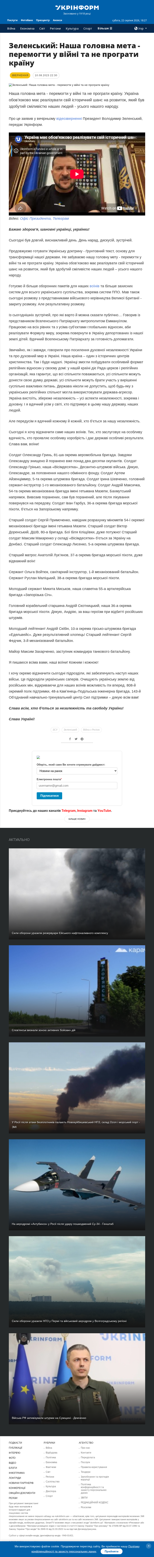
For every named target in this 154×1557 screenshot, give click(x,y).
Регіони (55, 28)
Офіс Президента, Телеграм (44, 219)
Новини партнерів (21, 1483)
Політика (51, 1457)
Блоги (13, 1468)
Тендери (85, 1472)
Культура (72, 28)
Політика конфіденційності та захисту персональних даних (93, 1488)
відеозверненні (69, 119)
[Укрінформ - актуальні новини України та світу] (77, 7)
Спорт (87, 28)
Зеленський (70, 729)
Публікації (15, 1447)
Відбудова (51, 1452)
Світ (42, 28)
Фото (12, 1457)
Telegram (69, 810)
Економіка (27, 28)
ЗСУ (55, 729)
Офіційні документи (22, 1493)
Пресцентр (43, 20)
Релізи (13, 1498)
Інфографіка (17, 1473)
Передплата (88, 1457)
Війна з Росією (91, 729)
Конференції (17, 1488)
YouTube (104, 810)
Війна (11, 28)
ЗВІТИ (84, 1497)
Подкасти (15, 1442)
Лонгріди (15, 1478)
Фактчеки (51, 1467)
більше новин (77, 819)
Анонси (57, 20)
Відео (12, 1463)
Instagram (84, 810)
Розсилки (86, 1507)
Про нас (85, 1447)
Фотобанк (27, 20)
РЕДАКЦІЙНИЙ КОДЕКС (94, 1502)
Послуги (12, 20)
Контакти (86, 1452)
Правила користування (94, 1467)
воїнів (94, 286)
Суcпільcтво (53, 1481)
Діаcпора (51, 1491)
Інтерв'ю (14, 1452)
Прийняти (112, 1551)
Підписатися (49, 795)
